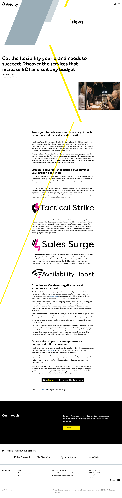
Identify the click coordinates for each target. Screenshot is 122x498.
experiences (53, 296)
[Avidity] (10, 4)
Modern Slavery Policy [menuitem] (24, 473)
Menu (118, 4)
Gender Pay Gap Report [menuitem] (59, 470)
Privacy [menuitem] (20, 476)
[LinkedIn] (118, 480)
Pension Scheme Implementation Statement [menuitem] (65, 473)
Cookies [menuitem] (20, 470)
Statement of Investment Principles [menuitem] (62, 476)
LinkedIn (44, 390)
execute (44, 183)
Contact (68, 428)
